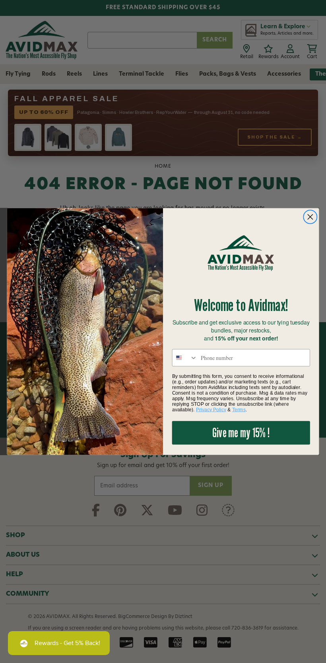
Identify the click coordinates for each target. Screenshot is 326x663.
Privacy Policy (211, 409)
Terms (239, 409)
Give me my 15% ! (241, 432)
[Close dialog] (310, 217)
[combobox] (185, 357)
